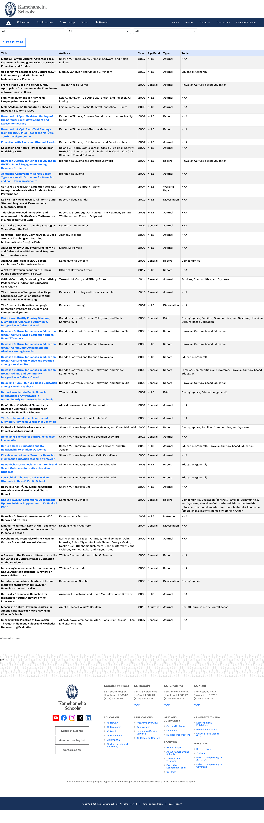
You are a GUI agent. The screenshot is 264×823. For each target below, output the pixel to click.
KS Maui (111, 731)
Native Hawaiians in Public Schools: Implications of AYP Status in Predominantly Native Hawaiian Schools (27, 396)
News (175, 22)
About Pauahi (173, 747)
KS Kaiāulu (172, 730)
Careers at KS (72, 750)
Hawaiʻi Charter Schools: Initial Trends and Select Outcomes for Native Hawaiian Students (29, 468)
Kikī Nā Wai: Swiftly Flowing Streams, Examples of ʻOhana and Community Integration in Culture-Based (25, 322)
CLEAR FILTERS (13, 42)
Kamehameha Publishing (204, 724)
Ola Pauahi (101, 22)
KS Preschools (114, 735)
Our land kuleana (175, 726)
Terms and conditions (153, 804)
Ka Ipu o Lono (203, 749)
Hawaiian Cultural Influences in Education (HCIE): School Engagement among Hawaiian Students (28, 164)
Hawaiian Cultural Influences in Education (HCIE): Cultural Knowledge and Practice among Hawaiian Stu (28, 361)
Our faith (171, 772)
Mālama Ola (113, 740)
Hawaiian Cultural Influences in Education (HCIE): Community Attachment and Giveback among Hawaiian (28, 348)
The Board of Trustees (173, 759)
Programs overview (147, 723)
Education (23, 22)
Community (67, 22)
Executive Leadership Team (176, 766)
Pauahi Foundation (206, 729)
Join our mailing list (72, 740)
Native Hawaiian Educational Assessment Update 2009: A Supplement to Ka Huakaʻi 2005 (29, 503)
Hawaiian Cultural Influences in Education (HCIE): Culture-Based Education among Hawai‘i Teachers (28, 335)
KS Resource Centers (148, 738)
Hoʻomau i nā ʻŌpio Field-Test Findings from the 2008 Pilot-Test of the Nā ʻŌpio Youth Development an (27, 133)
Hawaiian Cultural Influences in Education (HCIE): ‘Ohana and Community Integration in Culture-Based (28, 374)
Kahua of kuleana (246, 22)
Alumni (189, 22)
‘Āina (84, 22)
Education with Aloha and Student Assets (28, 142)
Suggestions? (175, 804)
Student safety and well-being (117, 745)
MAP (137, 704)
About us (205, 22)
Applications (45, 22)
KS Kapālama (113, 727)
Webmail (201, 753)
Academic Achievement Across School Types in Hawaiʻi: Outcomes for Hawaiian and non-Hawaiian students (27, 177)
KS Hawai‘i (112, 723)
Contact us (223, 22)
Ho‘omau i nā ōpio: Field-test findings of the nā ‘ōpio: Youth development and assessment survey (27, 120)
